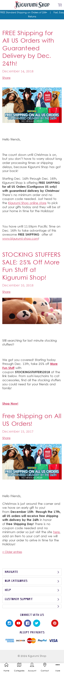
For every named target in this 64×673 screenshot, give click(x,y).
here (56, 532)
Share (6, 78)
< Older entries (12, 552)
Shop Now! (10, 404)
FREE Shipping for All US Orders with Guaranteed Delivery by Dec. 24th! (28, 48)
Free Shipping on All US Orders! (31, 420)
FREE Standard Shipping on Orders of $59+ (24, 12)
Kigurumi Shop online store (27, 203)
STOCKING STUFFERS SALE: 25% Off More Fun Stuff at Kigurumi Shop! (31, 266)
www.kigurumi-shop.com (20, 239)
